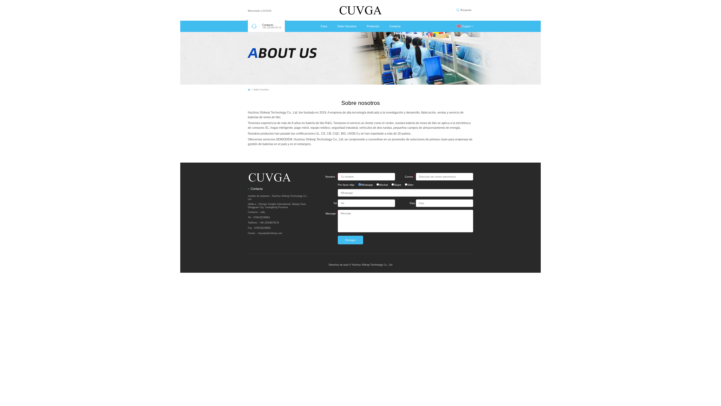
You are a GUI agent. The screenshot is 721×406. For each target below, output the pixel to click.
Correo (410, 176)
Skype (397, 184)
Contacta (394, 26)
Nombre (331, 176)
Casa (324, 26)
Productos (373, 26)
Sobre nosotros (347, 26)
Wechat (383, 184)
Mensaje (331, 213)
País (412, 203)
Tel (335, 203)
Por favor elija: (347, 184)
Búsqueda (465, 10)
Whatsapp (367, 184)
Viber (410, 184)
